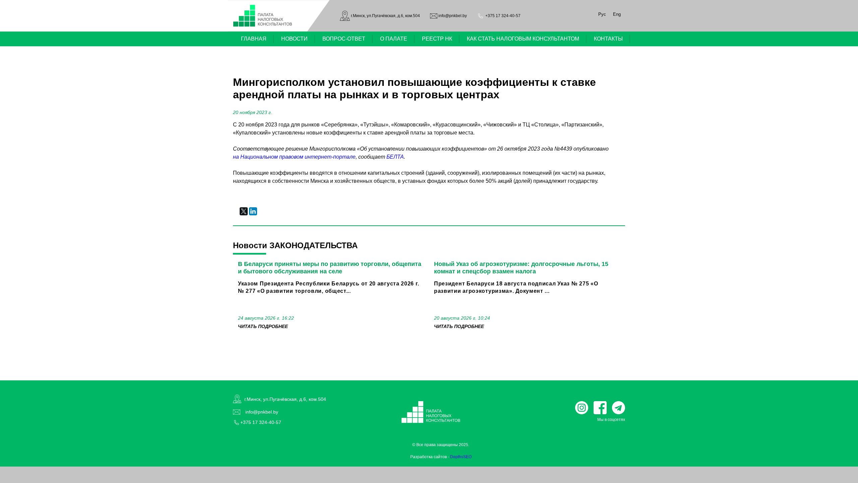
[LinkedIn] (253, 211)
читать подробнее (263, 326)
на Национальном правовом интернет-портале (294, 157)
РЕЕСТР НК (437, 39)
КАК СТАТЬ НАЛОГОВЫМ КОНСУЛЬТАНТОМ (523, 39)
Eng (617, 14)
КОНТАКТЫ (608, 39)
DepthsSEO (461, 456)
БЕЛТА (395, 157)
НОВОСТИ (294, 39)
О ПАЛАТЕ (393, 39)
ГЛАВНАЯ (253, 39)
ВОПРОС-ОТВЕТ (343, 39)
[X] (244, 211)
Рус (602, 14)
